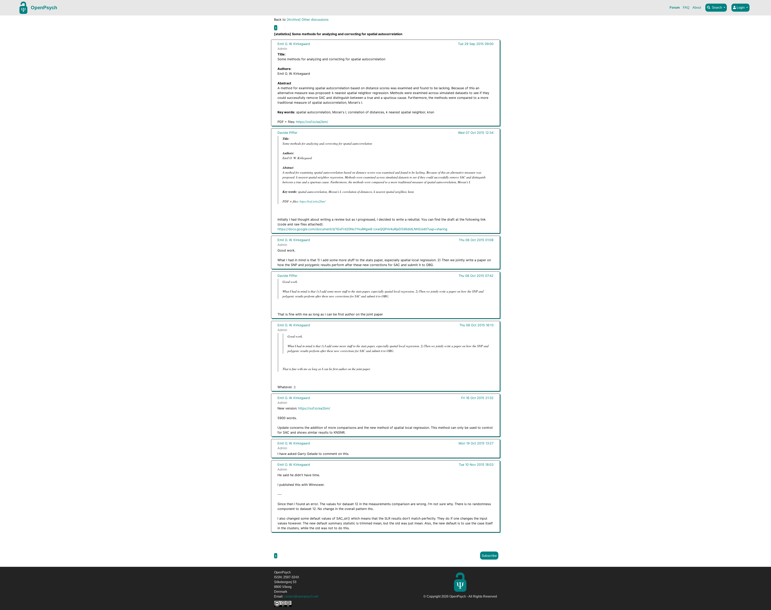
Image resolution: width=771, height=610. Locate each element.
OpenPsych (44, 7)
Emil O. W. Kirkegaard (293, 44)
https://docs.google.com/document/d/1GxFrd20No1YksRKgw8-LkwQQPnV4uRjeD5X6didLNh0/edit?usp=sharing (362, 229)
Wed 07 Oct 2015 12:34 (476, 133)
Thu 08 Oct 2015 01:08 (476, 240)
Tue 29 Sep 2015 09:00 (476, 44)
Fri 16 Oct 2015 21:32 (477, 398)
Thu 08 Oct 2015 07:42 (476, 276)
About (696, 7)
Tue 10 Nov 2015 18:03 (476, 465)
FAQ (686, 7)
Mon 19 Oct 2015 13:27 (476, 443)
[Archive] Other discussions (307, 19)
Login (741, 7)
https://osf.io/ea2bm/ (312, 122)
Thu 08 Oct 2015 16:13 (476, 325)
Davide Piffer (287, 133)
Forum (675, 7)
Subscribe (489, 556)
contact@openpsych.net (301, 596)
